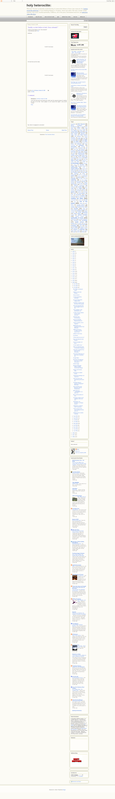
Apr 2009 (76, 425)
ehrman (75, 164)
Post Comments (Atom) (49, 134)
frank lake (84, 168)
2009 (73, 282)
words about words (75, 230)
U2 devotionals (76, 142)
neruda (78, 189)
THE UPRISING (75, 482)
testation (73, 223)
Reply (32, 104)
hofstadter (73, 171)
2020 (73, 262)
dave (78, 449)
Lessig (81, 131)
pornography (78, 194)
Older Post (64, 130)
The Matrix (73, 140)
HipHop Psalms (75, 483)
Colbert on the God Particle (77, 293)
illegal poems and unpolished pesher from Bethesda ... (78, 326)
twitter (86, 225)
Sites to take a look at (76, 635)
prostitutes (77, 195)
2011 (73, 278)
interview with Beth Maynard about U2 (77, 320)
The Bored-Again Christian (78, 553)
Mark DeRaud (75, 132)
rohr (75, 201)
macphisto (79, 182)
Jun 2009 (76, 421)
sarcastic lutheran (81, 204)
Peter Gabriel (74, 133)
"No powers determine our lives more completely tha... (78, 355)
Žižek (83, 231)
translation (73, 225)
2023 (73, 256)
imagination (76, 173)
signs (58, 16)
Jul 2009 (75, 419)
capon (79, 151)
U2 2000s (32, 91)
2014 (73, 273)
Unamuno (84, 142)
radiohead (73, 196)
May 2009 (76, 423)
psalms (83, 195)
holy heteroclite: (39, 5)
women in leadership (79, 229)
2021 (73, 260)
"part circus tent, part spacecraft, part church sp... (78, 379)
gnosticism (81, 170)
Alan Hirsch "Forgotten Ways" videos (78, 102)
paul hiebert (78, 190)
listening (72, 182)
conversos (80, 157)
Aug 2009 (76, 418)
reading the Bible (77, 198)
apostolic (73, 147)
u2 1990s (75, 227)
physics (73, 192)
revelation (80, 200)
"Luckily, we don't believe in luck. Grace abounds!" (78, 313)
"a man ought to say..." (78, 345)
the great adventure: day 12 (77, 677)
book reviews (81, 150)
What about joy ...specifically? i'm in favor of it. (78, 391)
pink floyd (85, 192)
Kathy (73, 566)
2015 (73, 271)
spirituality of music (77, 218)
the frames (79, 223)
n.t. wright (79, 188)
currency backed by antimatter (77, 297)
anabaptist (81, 145)
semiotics (73, 207)
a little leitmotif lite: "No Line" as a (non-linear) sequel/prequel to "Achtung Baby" (81, 61)
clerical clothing (81, 156)
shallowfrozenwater (76, 565)
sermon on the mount (82, 207)
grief (85, 170)
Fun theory (75, 335)
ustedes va (83, 227)
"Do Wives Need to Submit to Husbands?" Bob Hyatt (78, 383)
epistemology (74, 167)
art (86, 148)
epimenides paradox (82, 166)
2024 (73, 255)
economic (85, 163)
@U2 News (74, 488)
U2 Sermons (75, 634)
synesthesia (76, 220)
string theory (73, 219)
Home (47, 130)
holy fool (83, 171)
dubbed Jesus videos (66, 16)
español (84, 167)
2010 (73, 280)
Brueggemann (74, 126)
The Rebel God (75, 508)
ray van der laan (81, 196)
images (85, 172)
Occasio (74, 611)
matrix (82, 183)
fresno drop (73, 170)
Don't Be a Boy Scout (76, 520)
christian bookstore (75, 155)
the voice (85, 223)
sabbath (81, 203)
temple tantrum (79, 222)
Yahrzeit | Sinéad (75, 473)
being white (76, 149)
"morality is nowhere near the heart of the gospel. (78, 303)
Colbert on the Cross (77, 333)
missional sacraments (79, 185)
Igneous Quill (75, 519)
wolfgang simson (83, 228)
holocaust (78, 171)
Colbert (78, 128)
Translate (81, 776)
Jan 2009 (76, 430)
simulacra (79, 211)
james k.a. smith (82, 174)
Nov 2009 (76, 285)
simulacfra (73, 211)
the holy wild (75, 676)
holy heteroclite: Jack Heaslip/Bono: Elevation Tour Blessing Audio (78, 115)
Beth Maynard (81, 124)
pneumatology (82, 193)
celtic (74, 153)
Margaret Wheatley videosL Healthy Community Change (78, 366)
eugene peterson (75, 168)
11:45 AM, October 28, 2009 (41, 98)
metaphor (75, 184)
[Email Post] (48, 90)
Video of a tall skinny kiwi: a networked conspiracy (78, 347)
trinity (81, 225)
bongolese (73, 150)
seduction (73, 206)
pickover (79, 192)
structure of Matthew (83, 219)
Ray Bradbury (78, 136)
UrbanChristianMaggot (77, 699)
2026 (73, 251)
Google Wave (76, 357)
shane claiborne (74, 209)
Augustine (73, 124)
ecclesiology (75, 163)
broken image (76, 363)
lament (79, 177)
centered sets (80, 153)
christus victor (84, 155)
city (74, 156)
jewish (72, 175)
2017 (73, 267)
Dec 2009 (76, 283)
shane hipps (82, 209)
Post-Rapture (75, 623)
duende (83, 161)
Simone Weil (80, 137)
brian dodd (73, 151)
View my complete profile (81, 452)
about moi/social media (49, 16)
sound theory (77, 213)
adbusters (79, 144)
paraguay (72, 190)
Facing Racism (75, 509)
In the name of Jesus (76, 701)
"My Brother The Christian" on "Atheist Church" (78, 402)
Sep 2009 (76, 416)
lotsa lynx (75, 16)
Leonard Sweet (74, 131)
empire (72, 166)
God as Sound (76, 295)
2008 (73, 433)
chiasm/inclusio (81, 154)
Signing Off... (75, 489)
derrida (78, 161)
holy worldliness (74, 172)
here (38, 30)
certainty (73, 154)
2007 (73, 434)
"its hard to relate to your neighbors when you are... (78, 398)
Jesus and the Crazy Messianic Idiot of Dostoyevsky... (77, 387)
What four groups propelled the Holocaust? (81, 73)
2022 (73, 258)
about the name (39, 16)
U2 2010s (84, 141)
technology (84, 220)
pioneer (74, 193)
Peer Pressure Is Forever (77, 574)
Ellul (84, 129)
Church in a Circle (76, 654)
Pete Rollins (82, 132)
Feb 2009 (76, 428)
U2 (78, 140)
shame (84, 208)
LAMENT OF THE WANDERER (78, 667)
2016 (73, 269)
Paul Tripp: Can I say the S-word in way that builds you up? (78, 82)
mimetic (85, 184)
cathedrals (85, 151)
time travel (82, 224)
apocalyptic (74, 146)
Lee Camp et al (80, 575)
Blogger (64, 789)
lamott (85, 177)
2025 (73, 253)
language (73, 178)
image (81, 172)
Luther (86, 131)
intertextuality (73, 174)
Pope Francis (83, 135)
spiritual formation (82, 215)
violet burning (74, 228)
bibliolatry (83, 149)
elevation (82, 164)
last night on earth (82, 178)
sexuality (76, 208)
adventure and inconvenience (76, 317)
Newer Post (30, 130)
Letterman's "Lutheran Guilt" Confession (78, 406)
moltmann (73, 186)
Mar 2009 (76, 427)
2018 (73, 265)
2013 (73, 275)
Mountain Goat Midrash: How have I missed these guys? (78, 360)
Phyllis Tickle (74, 134)
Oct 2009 (76, 287)
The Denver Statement (76, 543)
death (85, 159)
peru (84, 190)
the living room (75, 644)
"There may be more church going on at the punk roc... (78, 409)
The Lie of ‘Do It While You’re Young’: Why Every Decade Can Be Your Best (79, 463)
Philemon (83, 133)
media (86, 183)
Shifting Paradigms (76, 599)
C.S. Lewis (81, 126)
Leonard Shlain (82, 130)
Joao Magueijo (74, 130)
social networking (82, 212)
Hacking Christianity (77, 710)
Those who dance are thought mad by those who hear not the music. (79, 587)
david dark (78, 159)
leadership (73, 180)
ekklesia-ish (82, 16)
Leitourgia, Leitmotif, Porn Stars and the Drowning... (78, 351)
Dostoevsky (79, 129)
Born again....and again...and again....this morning (78, 52)
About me (78, 451)
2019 (73, 264)
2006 (73, 436)
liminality (83, 181)
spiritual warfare (79, 216)
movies (80, 187)
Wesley (72, 144)
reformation (73, 200)
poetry (72, 194)
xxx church (84, 230)
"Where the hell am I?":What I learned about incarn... (77, 330)
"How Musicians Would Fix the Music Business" (81, 106)
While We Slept (75, 529)
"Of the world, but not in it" (78, 337)
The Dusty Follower (76, 665)
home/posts (30, 16)
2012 (73, 276)
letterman (78, 181)
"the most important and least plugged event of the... (78, 306)
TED (79, 138)
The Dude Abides (76, 471)
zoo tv (78, 231)
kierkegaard (84, 175)
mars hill (77, 183)
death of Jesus (75, 160)
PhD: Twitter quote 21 (81, 496)
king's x (74, 177)
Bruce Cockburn (76, 125)
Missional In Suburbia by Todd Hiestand (81, 94)
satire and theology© (77, 495)
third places (75, 224)
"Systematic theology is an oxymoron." (78, 376)
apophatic (83, 146)
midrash (81, 184)
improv (83, 173)
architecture (80, 147)
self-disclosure (80, 206)
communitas (73, 157)
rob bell (85, 200)
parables (83, 189)
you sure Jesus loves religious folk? (77, 300)
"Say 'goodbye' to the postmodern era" (77, 310)
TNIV (84, 138)
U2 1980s (85, 140)
